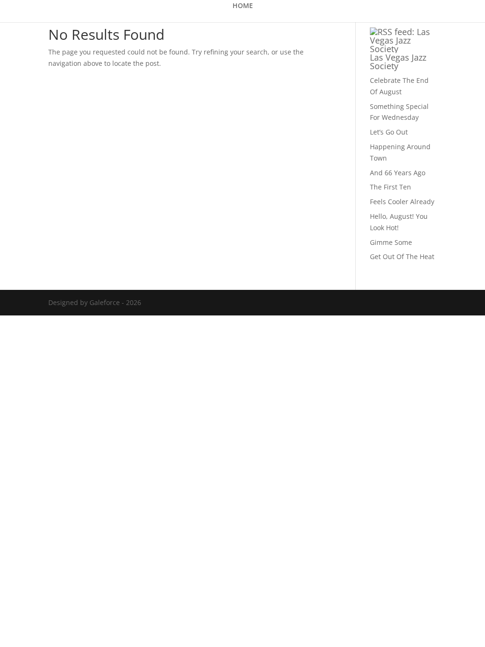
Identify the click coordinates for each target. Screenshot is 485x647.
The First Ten (390, 186)
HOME (243, 6)
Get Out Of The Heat (402, 256)
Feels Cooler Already (402, 201)
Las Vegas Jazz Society (398, 62)
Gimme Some (391, 242)
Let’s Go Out (389, 131)
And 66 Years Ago (397, 172)
